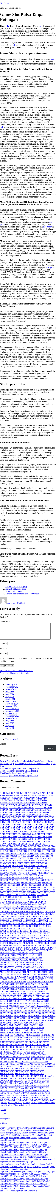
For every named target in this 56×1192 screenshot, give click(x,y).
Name (3, 643)
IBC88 (42, 923)
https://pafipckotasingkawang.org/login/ (17, 1162)
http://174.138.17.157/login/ (35, 1145)
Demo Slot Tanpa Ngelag (16, 586)
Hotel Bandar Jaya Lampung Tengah (16, 773)
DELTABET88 (24, 844)
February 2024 (11, 704)
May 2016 (9, 728)
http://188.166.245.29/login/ (12, 1154)
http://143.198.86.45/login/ (35, 1142)
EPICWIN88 (45, 858)
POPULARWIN (21, 1023)
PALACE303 (6, 1001)
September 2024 (12, 687)
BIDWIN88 (5, 817)
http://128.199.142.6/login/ (11, 1176)
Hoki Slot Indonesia (14, 591)
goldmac (3, 1123)
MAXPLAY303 (21, 960)
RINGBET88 (6, 1042)
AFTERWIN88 (6, 793)
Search (3, 744)
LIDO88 (37, 945)
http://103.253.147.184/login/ (36, 1181)
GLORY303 (42, 894)
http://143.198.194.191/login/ (12, 1186)
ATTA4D (4, 805)
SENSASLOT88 (44, 1047)
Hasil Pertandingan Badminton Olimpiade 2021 (20, 768)
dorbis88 (45, 1137)
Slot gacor (50, 267)
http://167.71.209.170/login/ (12, 1181)
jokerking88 (14, 1137)
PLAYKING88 (19, 1008)
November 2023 (12, 711)
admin (10, 603)
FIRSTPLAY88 (32, 873)
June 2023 (9, 723)
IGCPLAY (45, 933)
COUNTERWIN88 (19, 832)
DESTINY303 (48, 851)
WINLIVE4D (31, 1090)
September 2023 (12, 716)
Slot (8, 26)
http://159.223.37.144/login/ (35, 1149)
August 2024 (11, 689)
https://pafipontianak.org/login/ (42, 1171)
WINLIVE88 (31, 1095)
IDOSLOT (24, 928)
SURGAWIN (36, 1076)
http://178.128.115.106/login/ (38, 1147)
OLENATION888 (20, 991)
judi (13, 45)
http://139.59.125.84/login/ (11, 1183)
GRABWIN (40, 909)
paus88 (3, 1109)
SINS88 (34, 1056)
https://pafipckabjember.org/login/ (14, 1171)
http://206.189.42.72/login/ (37, 1178)
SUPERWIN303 (7, 1069)
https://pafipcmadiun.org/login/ (13, 1166)
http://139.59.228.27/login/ (11, 1152)
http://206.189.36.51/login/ (11, 1157)
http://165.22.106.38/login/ (34, 1152)
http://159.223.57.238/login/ (37, 1186)
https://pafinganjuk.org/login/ (12, 1174)
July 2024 (9, 692)
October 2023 (11, 713)
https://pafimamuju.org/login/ (35, 1157)
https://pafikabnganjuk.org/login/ (14, 1169)
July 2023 (9, 721)
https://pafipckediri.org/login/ (12, 1159)
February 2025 (11, 684)
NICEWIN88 (6, 984)
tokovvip (26, 1102)
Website (3, 653)
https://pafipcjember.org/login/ (39, 1164)
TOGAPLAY (31, 1083)
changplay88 (5, 1119)
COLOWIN (38, 822)
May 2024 (9, 696)
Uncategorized (11, 739)
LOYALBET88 (31, 950)
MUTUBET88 (6, 969)
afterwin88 (4, 1130)
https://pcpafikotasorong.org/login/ (40, 1159)
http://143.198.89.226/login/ (36, 1154)
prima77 (51, 1100)
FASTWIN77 (6, 868)
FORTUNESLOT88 (9, 887)
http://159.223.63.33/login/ (36, 1174)
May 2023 (9, 725)
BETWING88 (6, 810)
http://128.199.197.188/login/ (12, 1178)
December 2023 (12, 708)
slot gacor (47, 227)
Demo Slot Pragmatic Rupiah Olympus (22, 594)
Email (3, 648)
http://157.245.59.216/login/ (12, 1142)
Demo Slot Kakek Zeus (15, 589)
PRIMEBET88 (36, 1032)
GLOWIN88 (28, 902)
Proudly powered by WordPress (23, 1191)
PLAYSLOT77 (6, 1015)
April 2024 (10, 699)
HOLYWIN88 (28, 916)
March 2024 (10, 701)
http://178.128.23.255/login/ (12, 1188)
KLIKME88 (5, 940)
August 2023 (11, 718)
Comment (5, 621)
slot (40, 26)
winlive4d (4, 1128)
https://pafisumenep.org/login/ (12, 1164)
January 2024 (11, 706)
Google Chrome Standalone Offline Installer (19, 771)
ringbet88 (33, 1133)
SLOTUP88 (20, 1061)
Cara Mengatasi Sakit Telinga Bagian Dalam (19, 776)
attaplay (52, 1130)
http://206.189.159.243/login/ (12, 1147)
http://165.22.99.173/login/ (11, 1145)
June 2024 (9, 694)
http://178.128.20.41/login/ (34, 1176)
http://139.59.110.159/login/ (35, 1183)
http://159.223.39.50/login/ (11, 1149)
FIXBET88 (48, 880)
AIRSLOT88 (47, 795)
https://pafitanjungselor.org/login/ (41, 1166)
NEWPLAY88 (19, 977)
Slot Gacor (4, 3)
